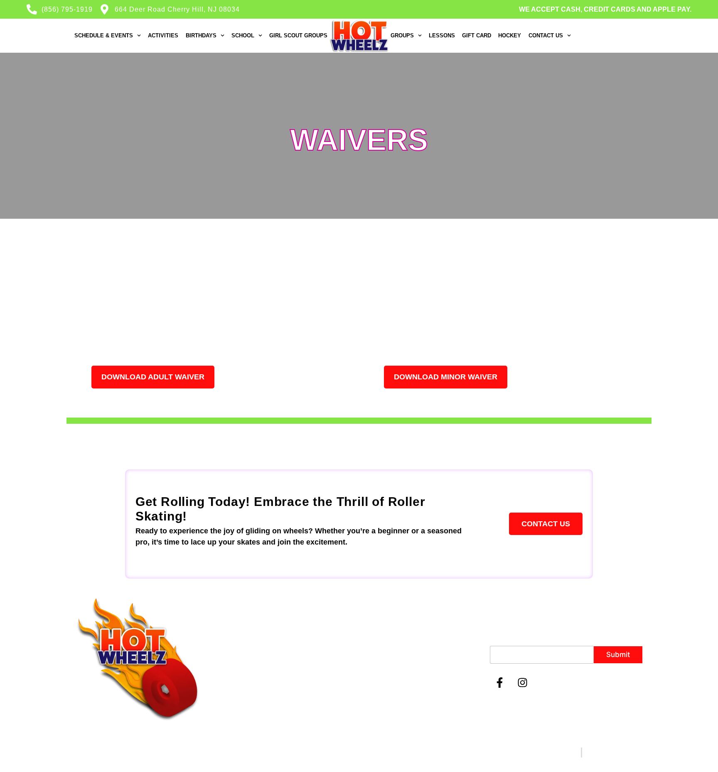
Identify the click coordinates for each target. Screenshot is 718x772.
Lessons (442, 35)
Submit (618, 654)
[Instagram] (522, 682)
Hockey (509, 35)
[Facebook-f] (499, 682)
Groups (402, 35)
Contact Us (546, 35)
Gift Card (476, 35)
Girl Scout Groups (298, 35)
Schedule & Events (103, 35)
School (242, 35)
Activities (163, 35)
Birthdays (201, 35)
